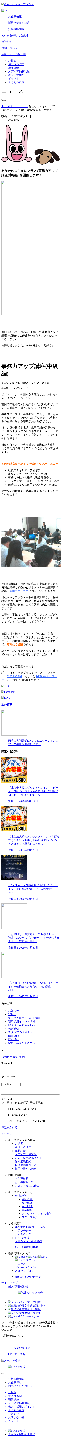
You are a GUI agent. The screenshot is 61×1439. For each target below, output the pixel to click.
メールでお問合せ (19, 1347)
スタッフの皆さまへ (20, 1032)
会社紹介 (6, 41)
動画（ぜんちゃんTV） (22, 1025)
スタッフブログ (24, 1270)
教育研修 (13, 1028)
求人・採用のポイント (28, 1157)
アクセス (6, 1133)
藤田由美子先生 (18, 591)
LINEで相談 (22, 1237)
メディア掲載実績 (19, 71)
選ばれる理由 (16, 64)
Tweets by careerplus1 (13, 1056)
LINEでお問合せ (18, 1354)
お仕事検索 (15, 16)
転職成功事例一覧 (26, 1165)
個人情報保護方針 (19, 1286)
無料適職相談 (16, 29)
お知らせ (13, 1010)
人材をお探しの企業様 (14, 35)
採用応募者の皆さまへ (21, 1043)
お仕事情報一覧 (24, 1182)
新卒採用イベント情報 (21, 1021)
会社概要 (27, 1202)
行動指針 (13, 1039)
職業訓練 (13, 67)
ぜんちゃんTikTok (25, 1267)
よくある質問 (16, 82)
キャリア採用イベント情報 (24, 1017)
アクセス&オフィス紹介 (36, 1213)
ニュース (23, 106)
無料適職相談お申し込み (30, 1227)
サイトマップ (9, 1282)
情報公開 (13, 1035)
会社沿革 (27, 1199)
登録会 (12, 1014)
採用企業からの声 (19, 22)
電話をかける (9, 1127)
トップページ (9, 106)
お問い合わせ (9, 48)
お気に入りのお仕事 (13, 54)
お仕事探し (15, 1382)
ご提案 (12, 60)
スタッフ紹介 (30, 1217)
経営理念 (27, 1206)
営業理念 (27, 1210)
